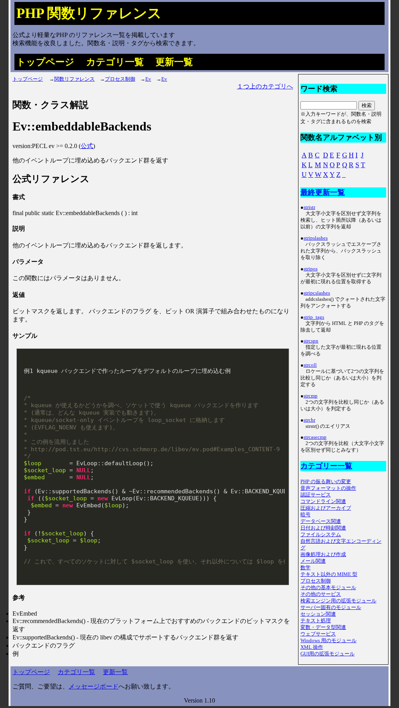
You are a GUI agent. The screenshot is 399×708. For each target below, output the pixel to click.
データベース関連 (320, 521)
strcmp (311, 396)
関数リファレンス (74, 79)
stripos (311, 269)
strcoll (310, 365)
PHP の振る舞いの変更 (325, 481)
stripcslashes (317, 293)
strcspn (311, 341)
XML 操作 (311, 647)
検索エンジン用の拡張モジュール (338, 601)
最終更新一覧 (322, 192)
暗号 (305, 514)
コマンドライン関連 (323, 501)
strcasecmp (315, 437)
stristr (309, 207)
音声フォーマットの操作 (328, 488)
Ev (148, 79)
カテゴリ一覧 (115, 62)
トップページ (45, 62)
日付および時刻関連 (323, 528)
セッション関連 (318, 614)
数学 (305, 567)
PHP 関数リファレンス (89, 13)
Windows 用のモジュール (328, 640)
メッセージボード (93, 686)
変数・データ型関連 (323, 627)
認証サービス (315, 495)
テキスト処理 (315, 620)
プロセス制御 (120, 79)
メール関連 (313, 561)
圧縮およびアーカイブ (325, 508)
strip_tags (314, 317)
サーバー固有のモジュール (330, 607)
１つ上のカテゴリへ (265, 86)
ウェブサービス (318, 634)
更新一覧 (174, 62)
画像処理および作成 (323, 554)
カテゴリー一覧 (326, 466)
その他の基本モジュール (328, 587)
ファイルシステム (320, 534)
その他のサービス (320, 594)
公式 (87, 146)
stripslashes (316, 238)
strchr (309, 420)
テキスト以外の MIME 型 (328, 574)
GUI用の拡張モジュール (327, 654)
